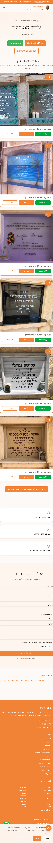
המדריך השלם (46, 749)
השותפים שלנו (46, 770)
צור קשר (48, 773)
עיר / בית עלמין (47, 614)
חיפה (49, 788)
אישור (37, 838)
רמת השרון (22, 798)
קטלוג (49, 742)
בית (50, 739)
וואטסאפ (13, 43)
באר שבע (23, 788)
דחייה (46, 838)
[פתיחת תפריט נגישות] (49, 828)
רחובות (49, 793)
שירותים (48, 746)
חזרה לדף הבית (9, 680)
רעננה (24, 793)
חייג (25, 134)
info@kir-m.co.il (42, 727)
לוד (25, 807)
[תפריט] (4, 7)
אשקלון (23, 804)
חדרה (49, 807)
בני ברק (49, 801)
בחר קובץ (44, 646)
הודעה (50, 624)
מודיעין (23, 801)
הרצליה (48, 798)
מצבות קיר (39, 2)
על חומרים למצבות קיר (33, 680)
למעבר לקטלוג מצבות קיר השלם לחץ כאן (28, 489)
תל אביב (48, 785)
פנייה (8, 134)
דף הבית (36, 21)
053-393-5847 (33, 43)
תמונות (44, 680)
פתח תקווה (47, 790)
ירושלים (23, 785)
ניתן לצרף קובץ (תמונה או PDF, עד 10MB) (37, 642)
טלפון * (50, 595)
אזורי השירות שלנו (44, 763)
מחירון (51, 680)
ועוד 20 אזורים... (46, 810)
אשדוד (49, 804)
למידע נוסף (47, 833)
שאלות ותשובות (45, 759)
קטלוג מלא (19, 680)
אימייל (50, 605)
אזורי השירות (25, 21)
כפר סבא (23, 796)
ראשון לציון (22, 790)
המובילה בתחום (45, 766)
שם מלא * (49, 586)
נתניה (49, 796)
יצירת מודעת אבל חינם (41, 820)
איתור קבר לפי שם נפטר (41, 823)
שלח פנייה (24, 653)
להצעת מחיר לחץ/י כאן (26, 50)
